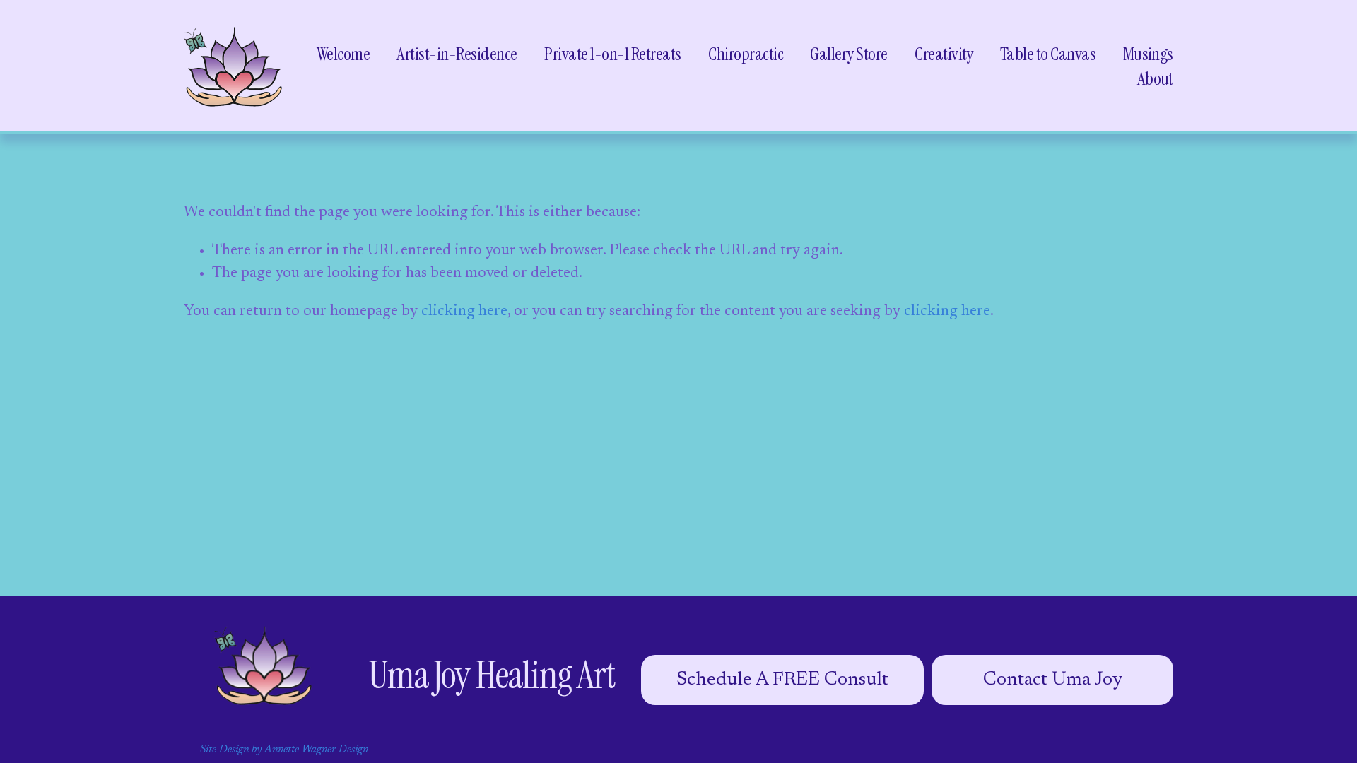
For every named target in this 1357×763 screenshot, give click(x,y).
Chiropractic (745, 54)
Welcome (343, 54)
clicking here (464, 311)
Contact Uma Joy (1052, 680)
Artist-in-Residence (456, 54)
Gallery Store (848, 54)
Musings (1148, 54)
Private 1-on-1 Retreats (612, 54)
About (1155, 78)
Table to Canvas (1047, 54)
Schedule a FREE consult (782, 680)
